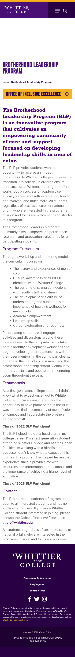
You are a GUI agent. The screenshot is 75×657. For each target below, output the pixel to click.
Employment (37, 584)
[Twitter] (36, 599)
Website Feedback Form (15, 620)
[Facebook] (29, 599)
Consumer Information (37, 578)
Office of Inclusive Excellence (33, 94)
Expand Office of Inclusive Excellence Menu (67, 94)
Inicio (6, 82)
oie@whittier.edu (19, 522)
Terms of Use (37, 591)
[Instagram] (44, 599)
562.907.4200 (37, 641)
